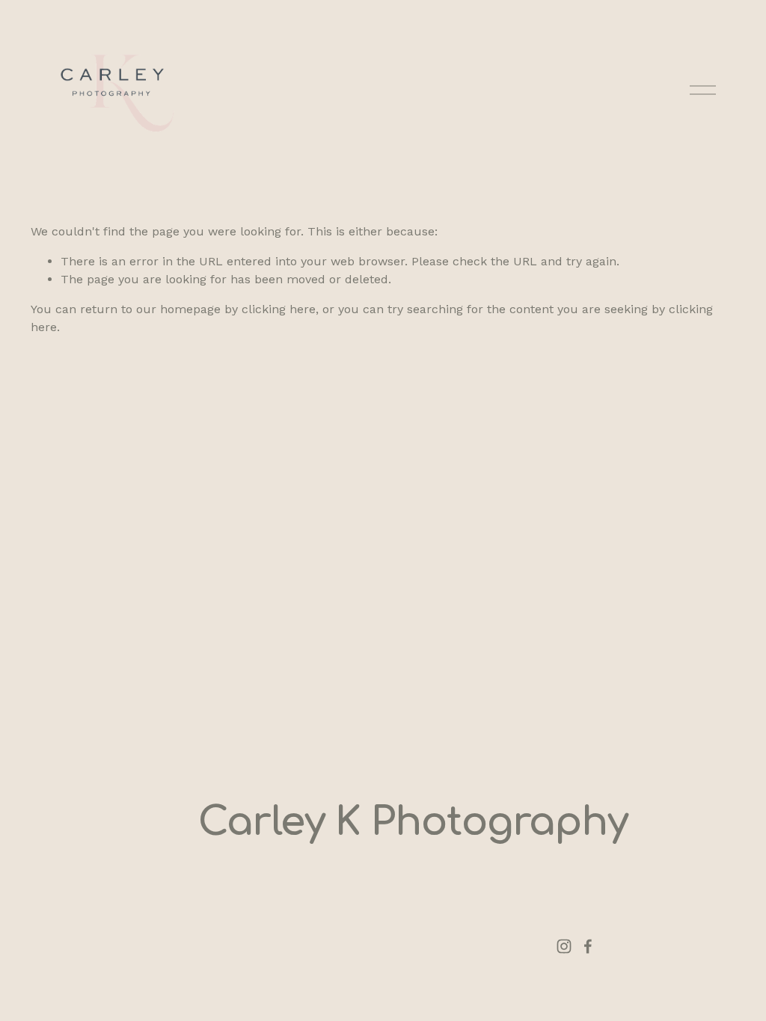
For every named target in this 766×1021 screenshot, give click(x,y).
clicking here (279, 309)
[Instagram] (564, 946)
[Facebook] (587, 946)
